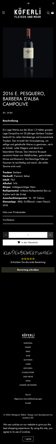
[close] (53, 3)
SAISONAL (28, 343)
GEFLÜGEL (28, 368)
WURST (28, 347)
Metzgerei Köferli (18, 414)
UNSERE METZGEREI (28, 385)
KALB (28, 355)
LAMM (28, 364)
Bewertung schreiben (28, 269)
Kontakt (28, 403)
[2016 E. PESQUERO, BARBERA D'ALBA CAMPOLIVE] (28, 52)
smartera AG (27, 417)
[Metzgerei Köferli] (28, 13)
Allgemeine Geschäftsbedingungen (28, 398)
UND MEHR (28, 376)
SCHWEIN (28, 359)
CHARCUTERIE (28, 372)
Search (28, 394)
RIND (28, 351)
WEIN (28, 380)
